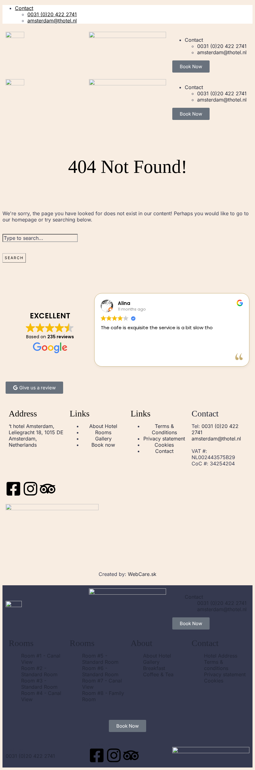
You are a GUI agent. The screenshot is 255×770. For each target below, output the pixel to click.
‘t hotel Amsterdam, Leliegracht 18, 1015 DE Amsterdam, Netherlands (36, 435)
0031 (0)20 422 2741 (52, 14)
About (141, 643)
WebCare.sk (142, 574)
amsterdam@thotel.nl (52, 20)
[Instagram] (30, 489)
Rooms (21, 643)
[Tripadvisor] (47, 489)
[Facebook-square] (13, 489)
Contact (24, 8)
